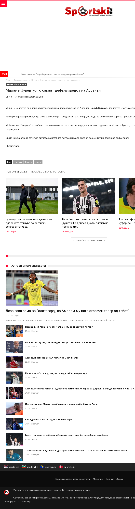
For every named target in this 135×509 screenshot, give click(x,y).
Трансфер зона (20, 80)
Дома (8, 80)
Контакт (110, 479)
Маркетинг (98, 479)
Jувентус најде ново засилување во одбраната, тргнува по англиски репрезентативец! (29, 223)
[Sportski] (89, 3)
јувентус (18, 162)
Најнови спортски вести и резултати (72, 479)
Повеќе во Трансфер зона (48, 171)
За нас (119, 479)
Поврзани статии (17, 171)
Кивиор (28, 162)
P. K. (10, 97)
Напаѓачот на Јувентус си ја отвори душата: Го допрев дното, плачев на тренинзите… (85, 223)
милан (38, 162)
